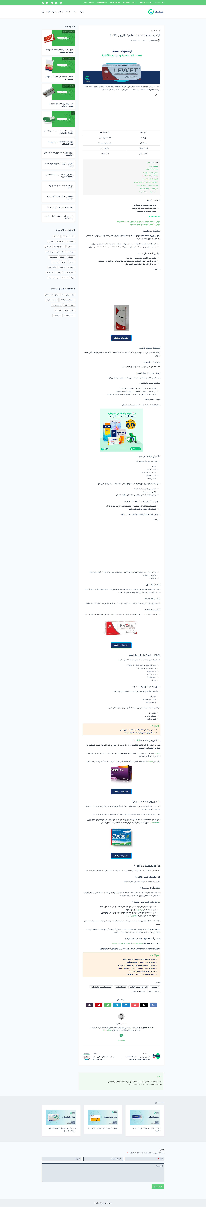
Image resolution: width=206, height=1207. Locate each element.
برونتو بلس (70, 251)
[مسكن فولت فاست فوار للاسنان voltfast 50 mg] (103, 1117)
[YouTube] (56, 3)
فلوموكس (52, 267)
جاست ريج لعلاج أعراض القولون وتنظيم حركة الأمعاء (58, 217)
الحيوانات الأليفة (51, 12)
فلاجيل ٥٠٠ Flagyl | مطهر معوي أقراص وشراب (58, 164)
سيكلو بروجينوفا (59, 246)
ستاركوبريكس (69, 315)
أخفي (148, 162)
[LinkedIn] (61, 3)
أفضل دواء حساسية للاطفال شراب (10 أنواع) (140, 962)
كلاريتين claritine (138, 943)
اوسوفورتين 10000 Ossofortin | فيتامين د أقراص (61, 105)
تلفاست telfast (126, 943)
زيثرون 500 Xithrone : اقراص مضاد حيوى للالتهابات (60, 143)
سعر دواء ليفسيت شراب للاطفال (101, 987)
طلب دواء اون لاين (115, 2)
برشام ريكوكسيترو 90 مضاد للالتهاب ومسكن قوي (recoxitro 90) (62, 1129)
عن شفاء (134, 2)
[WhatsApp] (107, 1005)
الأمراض (61, 12)
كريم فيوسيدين (54, 277)
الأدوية (82, 12)
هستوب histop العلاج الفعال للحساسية (142, 971)
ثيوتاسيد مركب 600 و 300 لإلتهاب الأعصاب (60, 186)
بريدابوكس (49, 251)
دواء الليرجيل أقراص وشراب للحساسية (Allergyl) (139, 732)
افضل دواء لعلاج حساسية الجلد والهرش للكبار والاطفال (137, 968)
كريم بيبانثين (139, 909)
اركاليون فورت (69, 272)
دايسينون (71, 246)
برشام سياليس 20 (68, 236)
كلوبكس (56, 236)
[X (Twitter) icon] (121, 1035)
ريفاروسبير (56, 262)
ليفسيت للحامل (153, 991)
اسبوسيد (50, 272)
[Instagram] (52, 3)
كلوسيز (71, 262)
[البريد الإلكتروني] (89, 1005)
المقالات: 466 (121, 1040)
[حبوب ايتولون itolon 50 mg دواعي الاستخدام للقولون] (145, 1117)
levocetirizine (155, 822)
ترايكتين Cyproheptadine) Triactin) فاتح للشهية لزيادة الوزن (58, 132)
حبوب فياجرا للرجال (51, 299)
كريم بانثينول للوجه (68, 294)
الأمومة (68, 12)
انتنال (64, 262)
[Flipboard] (98, 1005)
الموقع (77, 1158)
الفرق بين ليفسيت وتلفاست (139, 987)
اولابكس (48, 246)
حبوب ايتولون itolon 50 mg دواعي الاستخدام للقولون (146, 1129)
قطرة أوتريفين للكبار (67, 299)
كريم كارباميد (57, 305)
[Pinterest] (135, 1005)
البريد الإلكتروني (116, 1158)
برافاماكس (60, 251)
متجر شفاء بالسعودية (146, 2)
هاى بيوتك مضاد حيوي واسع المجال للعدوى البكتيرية (59, 175)
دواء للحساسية (121, 987)
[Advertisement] (121, 114)
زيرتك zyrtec (115, 943)
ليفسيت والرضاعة (139, 991)
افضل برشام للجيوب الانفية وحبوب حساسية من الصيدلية (136, 965)
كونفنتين (62, 267)
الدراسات (150, 761)
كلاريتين (133, 915)
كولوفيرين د (57, 315)
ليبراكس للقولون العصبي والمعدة (60, 207)
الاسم (160, 1158)
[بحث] (43, 12)
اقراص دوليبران (69, 305)
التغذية (75, 12)
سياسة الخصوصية (102, 2)
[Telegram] (117, 1005)
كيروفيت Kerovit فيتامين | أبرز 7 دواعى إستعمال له (59, 78)
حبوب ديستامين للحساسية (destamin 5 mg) (141, 974)
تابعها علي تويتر (107, 1030)
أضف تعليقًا (158, 1166)
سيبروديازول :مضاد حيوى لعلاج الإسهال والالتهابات (58, 154)
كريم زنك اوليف (69, 310)
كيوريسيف (70, 241)
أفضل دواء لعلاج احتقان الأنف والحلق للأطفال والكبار (137, 729)
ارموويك (71, 257)
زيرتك (127, 915)
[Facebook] (43, 3)
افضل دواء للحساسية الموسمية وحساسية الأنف (139, 959)
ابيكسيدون (60, 241)
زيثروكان (71, 267)
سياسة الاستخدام (89, 2)
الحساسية (155, 987)
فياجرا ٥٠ (58, 310)
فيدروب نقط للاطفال (51, 294)
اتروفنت (62, 257)
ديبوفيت (58, 272)
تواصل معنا (126, 2)
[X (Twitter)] (47, 3)
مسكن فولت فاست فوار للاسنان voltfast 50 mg (103, 1128)
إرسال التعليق (158, 1186)
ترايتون (51, 241)
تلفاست (137, 740)
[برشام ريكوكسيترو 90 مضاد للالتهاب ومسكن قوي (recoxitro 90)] (61, 1117)
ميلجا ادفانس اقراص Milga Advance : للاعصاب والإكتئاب (59, 50)
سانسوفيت (53, 257)
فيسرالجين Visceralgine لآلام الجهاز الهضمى (60, 197)
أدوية (143, 40)
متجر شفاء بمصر (159, 2)
